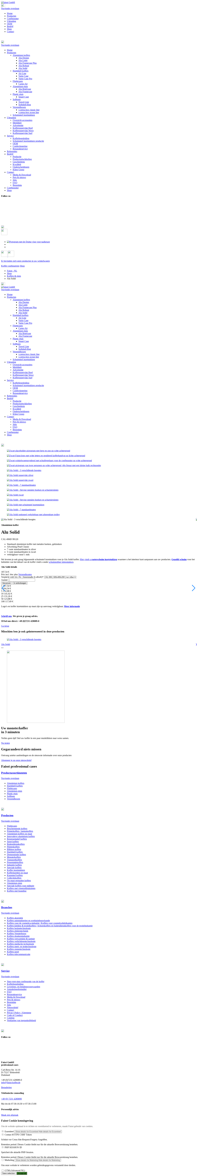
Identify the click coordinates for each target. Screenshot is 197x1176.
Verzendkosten (25, 574)
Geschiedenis (19, 406)
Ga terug (5, 626)
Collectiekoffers (14, 878)
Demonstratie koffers (16, 854)
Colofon (10, 1018)
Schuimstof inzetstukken (24, 359)
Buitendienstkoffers (16, 844)
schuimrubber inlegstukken (61, 562)
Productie (17, 401)
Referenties (12, 396)
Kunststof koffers (15, 875)
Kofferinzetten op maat (17, 872)
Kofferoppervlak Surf (22, 377)
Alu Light (22, 305)
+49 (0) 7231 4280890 (11, 1099)
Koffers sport (13, 951)
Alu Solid (22, 312)
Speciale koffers (14, 867)
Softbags (17, 344)
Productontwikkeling (22, 403)
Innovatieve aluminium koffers (21, 836)
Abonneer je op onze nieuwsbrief (16, 760)
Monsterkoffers (14, 857)
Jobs (15, 424)
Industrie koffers (14, 865)
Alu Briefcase (24, 333)
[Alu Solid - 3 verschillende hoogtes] (24, 470)
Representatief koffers (17, 839)
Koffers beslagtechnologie (19, 928)
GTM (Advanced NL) (15, 1170)
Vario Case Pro (25, 323)
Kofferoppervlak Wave (23, 375)
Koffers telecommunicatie (18, 954)
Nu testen (5, 743)
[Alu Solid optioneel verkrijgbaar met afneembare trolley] (33, 514)
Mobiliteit (17, 367)
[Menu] (3, 6)
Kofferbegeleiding (21, 383)
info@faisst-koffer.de (10, 1082)
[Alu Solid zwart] (15, 495)
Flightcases (18, 325)
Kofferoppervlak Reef (23, 372)
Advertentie (18, 370)
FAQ (15, 427)
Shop (9, 29)
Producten (11, 16)
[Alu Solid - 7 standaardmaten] (21, 485)
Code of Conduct (15, 1015)
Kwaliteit (17, 409)
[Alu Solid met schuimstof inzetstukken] (25, 504)
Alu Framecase (25, 336)
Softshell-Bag (24, 349)
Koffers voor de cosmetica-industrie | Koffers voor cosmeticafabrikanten (39, 923)
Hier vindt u (98, 559)
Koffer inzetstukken (16, 870)
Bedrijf (10, 26)
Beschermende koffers (17, 828)
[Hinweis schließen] (2, 647)
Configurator (13, 18)
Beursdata (17, 429)
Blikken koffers (14, 849)
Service (10, 380)
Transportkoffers (14, 860)
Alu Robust (23, 310)
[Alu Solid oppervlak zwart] (20, 480)
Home (10, 13)
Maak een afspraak (9, 1115)
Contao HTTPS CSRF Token (18, 1134)
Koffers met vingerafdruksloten (21, 888)
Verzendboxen (19, 351)
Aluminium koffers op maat (19, 834)
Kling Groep (18, 414)
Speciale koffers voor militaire (20, 885)
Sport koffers (13, 841)
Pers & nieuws (19, 422)
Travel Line (23, 346)
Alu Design (23, 302)
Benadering (6, 1087)
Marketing (9, 1160)
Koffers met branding (16, 891)
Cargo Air (23, 328)
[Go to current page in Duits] (28, 242)
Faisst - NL (12, 271)
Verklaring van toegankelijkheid (21, 1020)
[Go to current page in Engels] (8, 244)
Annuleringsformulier (17, 989)
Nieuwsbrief (12, 1007)
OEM (9, 24)
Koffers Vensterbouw (16, 933)
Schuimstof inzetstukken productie (28, 385)
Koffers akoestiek (15, 918)
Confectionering (20, 390)
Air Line (22, 318)
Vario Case (23, 320)
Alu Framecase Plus (27, 307)
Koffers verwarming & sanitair (21, 938)
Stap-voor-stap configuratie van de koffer (25, 981)
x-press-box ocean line (28, 357)
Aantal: (4, 580)
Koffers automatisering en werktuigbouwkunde (28, 920)
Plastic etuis (18, 338)
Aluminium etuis (20, 331)
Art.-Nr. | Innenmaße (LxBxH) (22, 577)
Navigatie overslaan (10, 8)
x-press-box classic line (29, 354)
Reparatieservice (20, 393)
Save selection (8, 1173)
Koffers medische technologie (20, 944)
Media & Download (22, 419)
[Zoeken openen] (4, 234)
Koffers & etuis (14, 276)
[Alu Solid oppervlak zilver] (20, 475)
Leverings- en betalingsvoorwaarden (23, 986)
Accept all (22, 1173)
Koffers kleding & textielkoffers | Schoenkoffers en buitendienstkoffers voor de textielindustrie (50, 925)
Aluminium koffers (21, 299)
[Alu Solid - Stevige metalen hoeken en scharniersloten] (32, 490)
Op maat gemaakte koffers (19, 880)
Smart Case (23, 341)
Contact (10, 31)
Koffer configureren (10, 266)
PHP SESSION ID (13, 1147)
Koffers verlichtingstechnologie (21, 941)
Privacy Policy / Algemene (19, 1012)
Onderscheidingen (21, 411)
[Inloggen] (4, 256)
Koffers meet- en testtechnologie (21, 946)
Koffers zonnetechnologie (18, 949)
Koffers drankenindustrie (18, 936)
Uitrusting (11, 21)
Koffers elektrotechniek (17, 931)
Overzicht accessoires (22, 364)
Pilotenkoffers (13, 847)
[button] (98, 42)
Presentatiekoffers (15, 862)
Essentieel (9, 1131)
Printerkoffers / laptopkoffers (20, 831)
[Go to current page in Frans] (8, 247)
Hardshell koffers (20, 315)
